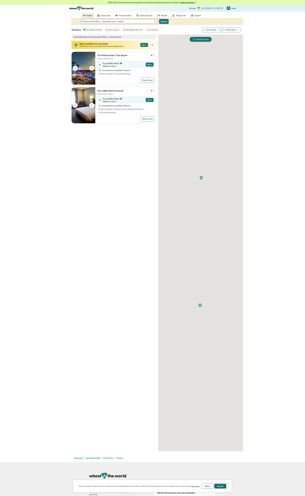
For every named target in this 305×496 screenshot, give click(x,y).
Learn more (195, 486)
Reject (207, 486)
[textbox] (119, 21)
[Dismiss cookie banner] (228, 484)
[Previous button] (75, 68)
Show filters (231, 30)
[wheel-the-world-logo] (81, 8)
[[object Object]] (152, 45)
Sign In (144, 45)
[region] (83, 68)
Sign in (149, 64)
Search (164, 21)
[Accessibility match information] (121, 63)
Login (233, 8)
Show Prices (147, 80)
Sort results (211, 30)
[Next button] (91, 68)
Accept (220, 486)
